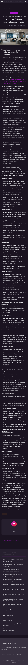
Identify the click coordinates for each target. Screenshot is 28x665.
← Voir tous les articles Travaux (10, 540)
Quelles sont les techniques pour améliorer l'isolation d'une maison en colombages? (13, 600)
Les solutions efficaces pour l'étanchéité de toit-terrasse (13, 624)
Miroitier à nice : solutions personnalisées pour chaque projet (13, 560)
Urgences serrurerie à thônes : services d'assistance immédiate (12, 629)
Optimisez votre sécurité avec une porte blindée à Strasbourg (12, 580)
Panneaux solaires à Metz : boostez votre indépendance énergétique (12, 575)
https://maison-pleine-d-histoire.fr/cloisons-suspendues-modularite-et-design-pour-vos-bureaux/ (13, 81)
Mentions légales (11, 654)
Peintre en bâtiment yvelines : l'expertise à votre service (13, 565)
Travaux (8, 8)
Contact (19, 654)
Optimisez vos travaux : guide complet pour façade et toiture (13, 595)
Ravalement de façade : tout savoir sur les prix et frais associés (13, 614)
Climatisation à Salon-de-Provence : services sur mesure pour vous (13, 585)
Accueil (3, 8)
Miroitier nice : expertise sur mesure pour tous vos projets (13, 604)
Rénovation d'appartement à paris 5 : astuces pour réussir (13, 609)
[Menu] (25, 1)
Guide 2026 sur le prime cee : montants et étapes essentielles (13, 619)
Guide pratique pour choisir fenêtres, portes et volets (13, 590)
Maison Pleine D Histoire (11, 1)
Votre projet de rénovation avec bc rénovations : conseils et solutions (11, 570)
